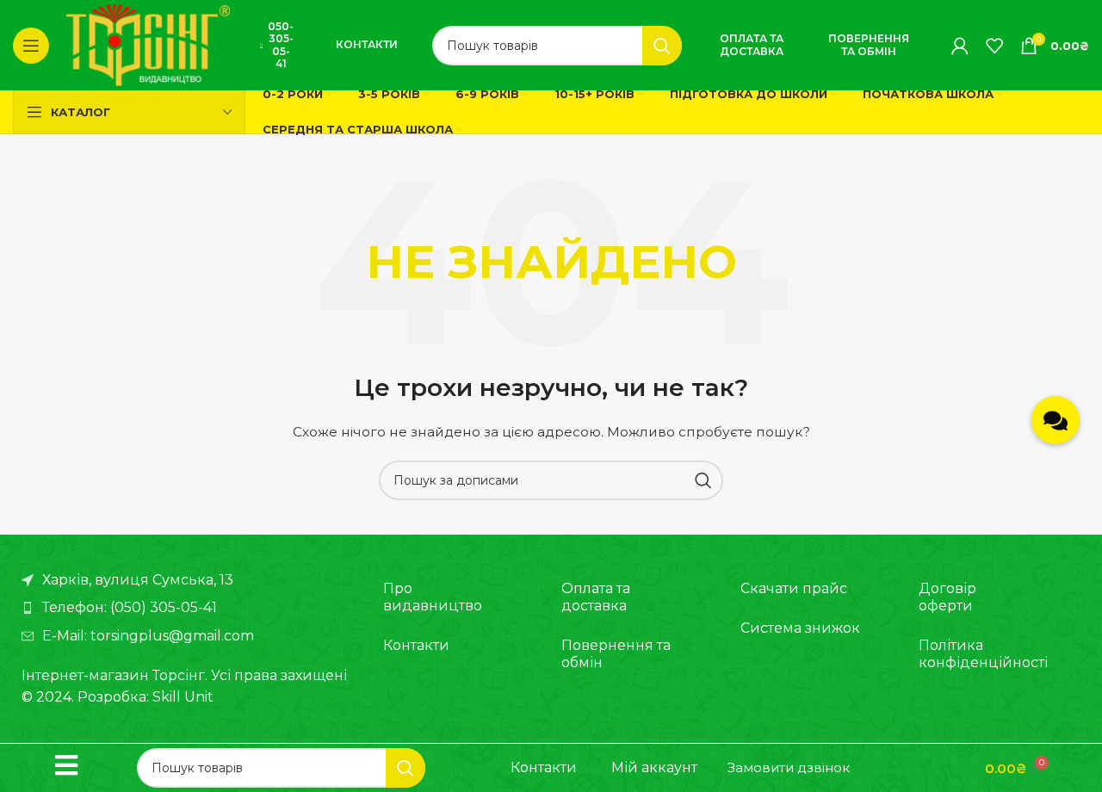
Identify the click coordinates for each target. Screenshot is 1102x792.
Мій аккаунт (654, 767)
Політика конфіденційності (982, 654)
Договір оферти (947, 597)
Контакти (367, 44)
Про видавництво (432, 597)
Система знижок (800, 628)
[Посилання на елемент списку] (185, 608)
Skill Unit (183, 697)
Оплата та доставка (751, 44)
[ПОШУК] (662, 45)
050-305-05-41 (281, 45)
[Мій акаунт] (960, 45)
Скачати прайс (793, 588)
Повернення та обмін (868, 44)
